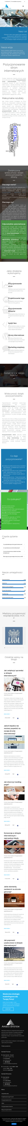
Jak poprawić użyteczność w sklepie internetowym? (13, 942)
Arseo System (11, 693)
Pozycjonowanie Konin (6, 1100)
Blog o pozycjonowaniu (7, 1109)
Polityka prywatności (5, 1046)
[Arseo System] (6, 6)
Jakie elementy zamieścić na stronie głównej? (12, 889)
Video (3, 1103)
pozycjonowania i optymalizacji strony (14, 192)
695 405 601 (8, 1)
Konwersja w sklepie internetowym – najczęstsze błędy (12, 835)
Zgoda (14, 1123)
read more (6, 714)
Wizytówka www (5, 1093)
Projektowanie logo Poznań (8, 1096)
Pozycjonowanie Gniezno (7, 1106)
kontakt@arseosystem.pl (16, 1)
